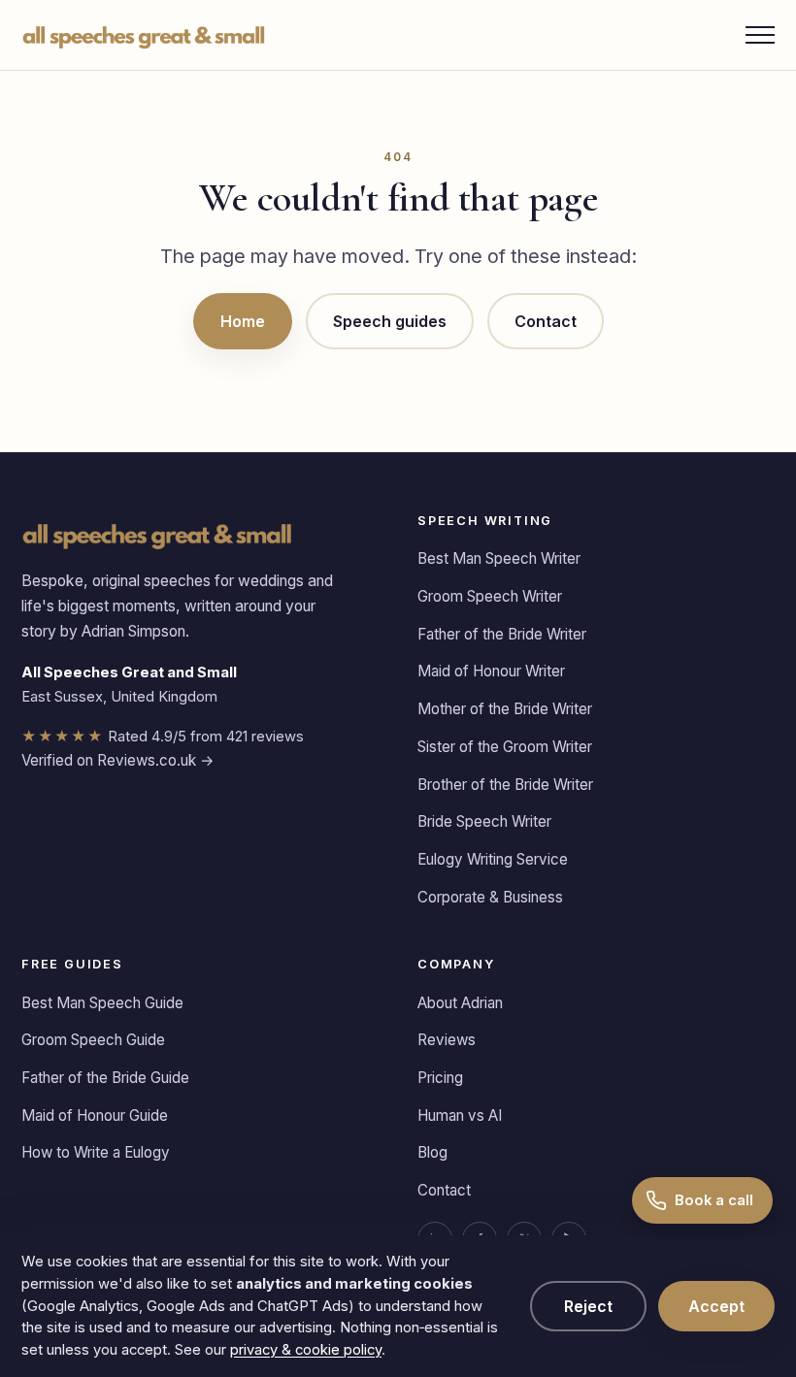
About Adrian (460, 1003)
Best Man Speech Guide (102, 1003)
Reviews (446, 1040)
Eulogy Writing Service (492, 859)
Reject (588, 1306)
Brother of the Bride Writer (505, 784)
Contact (545, 321)
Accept (716, 1306)
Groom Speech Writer (489, 596)
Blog (432, 1152)
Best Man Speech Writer (498, 558)
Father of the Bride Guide (105, 1077)
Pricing (440, 1077)
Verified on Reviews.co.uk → (118, 760)
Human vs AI (459, 1115)
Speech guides (390, 321)
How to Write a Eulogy (95, 1152)
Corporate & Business (490, 897)
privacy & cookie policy (305, 1350)
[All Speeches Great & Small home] (144, 34)
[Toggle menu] (760, 35)
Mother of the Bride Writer (504, 709)
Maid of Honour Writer (491, 671)
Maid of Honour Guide (94, 1115)
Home (242, 321)
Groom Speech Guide (93, 1040)
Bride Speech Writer (484, 821)
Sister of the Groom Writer (504, 747)
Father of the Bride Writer (501, 634)
